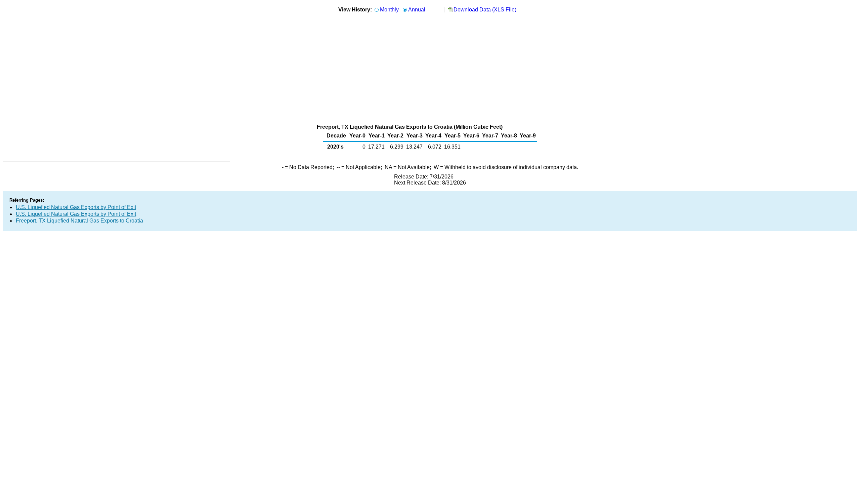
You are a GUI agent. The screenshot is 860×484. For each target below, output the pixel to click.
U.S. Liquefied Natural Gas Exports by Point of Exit (76, 207)
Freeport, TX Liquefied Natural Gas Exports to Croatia (79, 221)
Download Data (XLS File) (485, 9)
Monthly (389, 9)
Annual (416, 9)
